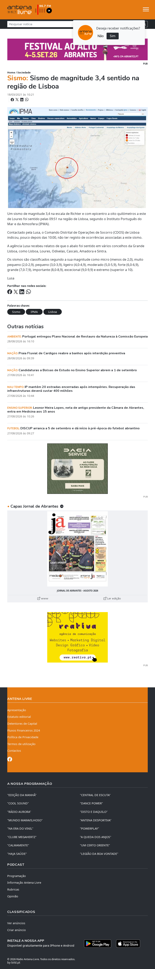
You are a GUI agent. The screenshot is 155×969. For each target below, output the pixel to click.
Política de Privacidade (22, 737)
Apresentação (16, 710)
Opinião (12, 896)
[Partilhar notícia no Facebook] (13, 99)
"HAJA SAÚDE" (17, 854)
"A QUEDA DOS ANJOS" (95, 837)
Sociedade (24, 72)
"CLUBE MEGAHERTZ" (22, 837)
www (44, 598)
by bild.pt (13, 962)
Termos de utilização (21, 744)
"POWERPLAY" (89, 828)
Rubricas (13, 889)
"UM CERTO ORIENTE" (95, 845)
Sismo (16, 312)
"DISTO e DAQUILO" (94, 812)
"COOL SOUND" (18, 803)
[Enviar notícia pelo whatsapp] (26, 99)
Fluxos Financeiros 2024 (23, 730)
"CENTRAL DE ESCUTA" (95, 795)
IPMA (34, 312)
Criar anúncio (16, 930)
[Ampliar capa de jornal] (77, 548)
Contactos (14, 751)
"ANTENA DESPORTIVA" (95, 820)
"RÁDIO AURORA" (19, 812)
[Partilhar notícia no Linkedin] (22, 99)
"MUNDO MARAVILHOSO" (25, 820)
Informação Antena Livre (24, 882)
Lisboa (52, 312)
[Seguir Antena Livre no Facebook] (9, 760)
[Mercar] (77, 468)
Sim (112, 36)
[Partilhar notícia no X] (17, 99)
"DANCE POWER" (91, 803)
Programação (16, 876)
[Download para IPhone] (128, 944)
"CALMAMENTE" (18, 845)
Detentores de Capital (22, 723)
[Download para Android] (97, 944)
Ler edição (113, 598)
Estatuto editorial (19, 717)
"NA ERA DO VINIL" (20, 828)
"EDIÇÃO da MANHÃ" (22, 795)
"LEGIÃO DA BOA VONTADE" (99, 854)
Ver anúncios (16, 923)
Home (11, 72)
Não (100, 36)
